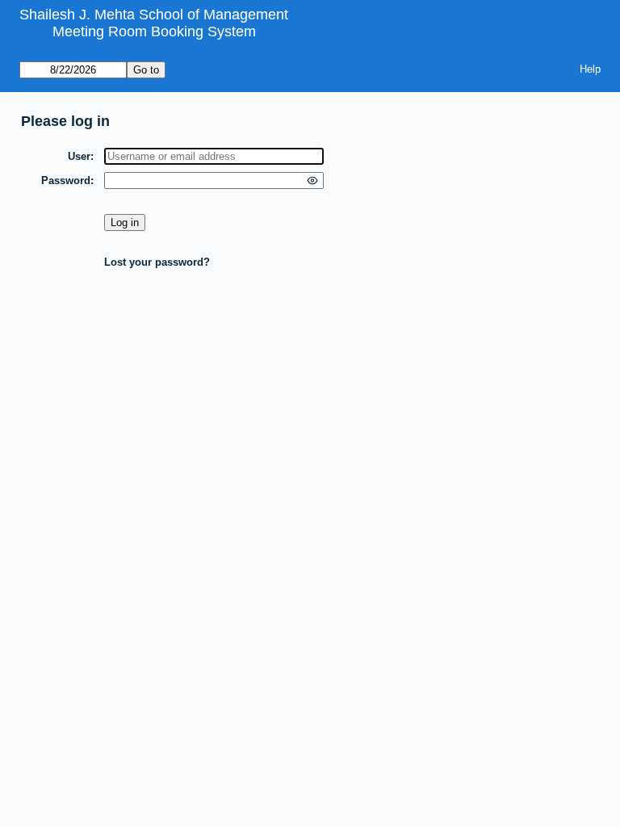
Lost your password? (157, 262)
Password (65, 180)
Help (590, 69)
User (79, 156)
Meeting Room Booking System (154, 31)
